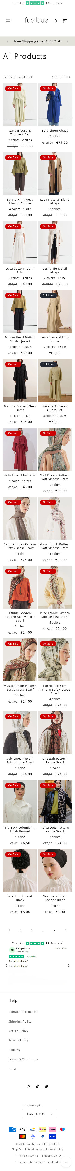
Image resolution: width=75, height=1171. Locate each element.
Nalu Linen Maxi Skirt (20, 475)
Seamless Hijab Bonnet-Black (54, 898)
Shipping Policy (19, 1021)
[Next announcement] (67, 41)
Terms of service (28, 1155)
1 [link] (9, 930)
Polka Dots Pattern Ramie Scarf (55, 829)
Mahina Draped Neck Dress (20, 408)
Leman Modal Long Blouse (54, 339)
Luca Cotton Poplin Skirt (20, 270)
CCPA (12, 1069)
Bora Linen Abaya (54, 131)
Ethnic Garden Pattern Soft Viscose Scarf (20, 617)
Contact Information (23, 1012)
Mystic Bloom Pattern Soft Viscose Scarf (20, 687)
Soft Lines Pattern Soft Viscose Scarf (20, 760)
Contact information (30, 1161)
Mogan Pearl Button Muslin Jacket (20, 339)
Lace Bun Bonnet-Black (20, 898)
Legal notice (54, 1161)
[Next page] (65, 930)
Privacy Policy (18, 1040)
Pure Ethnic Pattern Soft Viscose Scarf (55, 615)
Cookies (14, 1050)
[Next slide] (69, 965)
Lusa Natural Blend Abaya (55, 201)
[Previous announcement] (7, 41)
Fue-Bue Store (34, 1143)
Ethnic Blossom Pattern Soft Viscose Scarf (55, 689)
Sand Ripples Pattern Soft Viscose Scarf (20, 546)
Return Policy (18, 1031)
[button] (8, 21)
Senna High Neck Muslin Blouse (20, 201)
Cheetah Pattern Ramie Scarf (55, 760)
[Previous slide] (6, 965)
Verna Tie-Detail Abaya (54, 270)
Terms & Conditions (23, 1059)
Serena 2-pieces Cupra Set (55, 408)
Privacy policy (54, 1149)
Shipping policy (51, 1155)
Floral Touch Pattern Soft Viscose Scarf (54, 546)
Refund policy (33, 1149)
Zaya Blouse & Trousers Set (20, 132)
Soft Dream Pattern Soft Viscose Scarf (55, 477)
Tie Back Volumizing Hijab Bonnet (20, 829)
